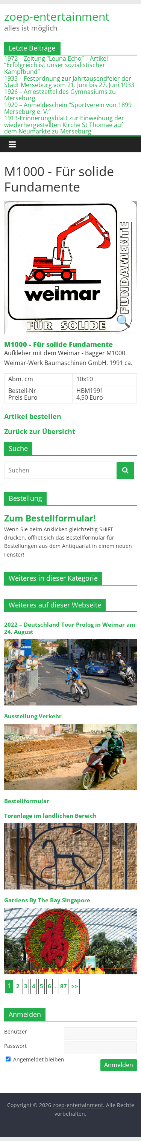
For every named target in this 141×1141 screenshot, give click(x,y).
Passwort (15, 1045)
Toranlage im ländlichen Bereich (50, 816)
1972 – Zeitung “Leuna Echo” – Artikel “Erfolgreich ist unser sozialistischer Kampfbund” (56, 65)
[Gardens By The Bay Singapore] (70, 907)
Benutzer (15, 1031)
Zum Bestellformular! (50, 518)
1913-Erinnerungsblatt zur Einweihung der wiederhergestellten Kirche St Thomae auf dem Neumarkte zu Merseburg (64, 124)
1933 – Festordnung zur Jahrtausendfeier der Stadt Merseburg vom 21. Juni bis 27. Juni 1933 (69, 81)
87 (63, 986)
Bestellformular (26, 801)
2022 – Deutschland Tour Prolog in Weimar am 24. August (69, 628)
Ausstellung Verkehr (33, 716)
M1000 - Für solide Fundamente (58, 344)
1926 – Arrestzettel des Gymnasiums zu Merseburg (60, 95)
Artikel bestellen (32, 417)
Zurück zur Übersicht (39, 432)
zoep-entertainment (56, 16)
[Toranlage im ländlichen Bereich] (70, 823)
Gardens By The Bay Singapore (47, 900)
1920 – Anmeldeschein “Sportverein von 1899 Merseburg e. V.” (68, 108)
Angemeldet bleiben (38, 1059)
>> (74, 986)
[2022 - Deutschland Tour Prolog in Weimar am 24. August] (70, 639)
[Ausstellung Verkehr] (70, 723)
